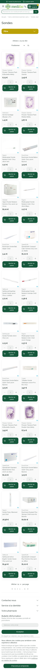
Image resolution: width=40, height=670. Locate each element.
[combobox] (18, 12)
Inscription (20, 632)
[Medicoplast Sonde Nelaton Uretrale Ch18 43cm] (29, 278)
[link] (12, 589)
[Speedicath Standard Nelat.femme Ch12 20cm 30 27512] (10, 455)
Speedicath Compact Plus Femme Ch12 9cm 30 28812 (29, 559)
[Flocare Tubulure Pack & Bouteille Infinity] (10, 60)
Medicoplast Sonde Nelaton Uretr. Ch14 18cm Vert (8, 159)
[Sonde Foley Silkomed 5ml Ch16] (10, 499)
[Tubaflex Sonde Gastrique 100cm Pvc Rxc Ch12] (29, 368)
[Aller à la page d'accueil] (14, 6)
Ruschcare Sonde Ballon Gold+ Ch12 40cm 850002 (30, 159)
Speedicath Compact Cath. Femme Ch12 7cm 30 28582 (29, 249)
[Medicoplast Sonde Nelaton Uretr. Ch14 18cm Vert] (10, 145)
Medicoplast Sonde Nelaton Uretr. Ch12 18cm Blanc (28, 204)
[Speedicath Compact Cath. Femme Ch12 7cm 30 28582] (29, 234)
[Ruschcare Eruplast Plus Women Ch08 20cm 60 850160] (29, 499)
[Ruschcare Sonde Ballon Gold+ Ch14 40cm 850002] (29, 455)
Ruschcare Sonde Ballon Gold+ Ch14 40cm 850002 (30, 470)
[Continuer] (27, 589)
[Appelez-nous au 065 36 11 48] (25, 7)
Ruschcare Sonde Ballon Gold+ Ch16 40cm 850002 (10, 382)
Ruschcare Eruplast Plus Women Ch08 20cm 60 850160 (29, 514)
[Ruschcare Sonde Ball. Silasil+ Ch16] (10, 234)
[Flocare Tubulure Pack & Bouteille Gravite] (10, 412)
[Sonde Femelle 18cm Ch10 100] (10, 323)
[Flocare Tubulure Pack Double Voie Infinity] (29, 412)
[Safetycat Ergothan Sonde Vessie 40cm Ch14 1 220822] (10, 278)
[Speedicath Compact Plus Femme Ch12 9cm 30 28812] (29, 544)
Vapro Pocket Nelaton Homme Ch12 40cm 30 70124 (9, 204)
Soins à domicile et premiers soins (18, 17)
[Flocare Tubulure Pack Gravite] (29, 60)
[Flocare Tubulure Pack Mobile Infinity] (29, 102)
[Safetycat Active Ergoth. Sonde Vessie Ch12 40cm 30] (10, 544)
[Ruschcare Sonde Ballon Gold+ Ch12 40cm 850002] (29, 145)
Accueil (4, 17)
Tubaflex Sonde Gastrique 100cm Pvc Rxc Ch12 (29, 382)
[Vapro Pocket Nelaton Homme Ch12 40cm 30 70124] (10, 189)
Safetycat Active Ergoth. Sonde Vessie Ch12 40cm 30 (9, 559)
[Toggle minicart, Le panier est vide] (29, 6)
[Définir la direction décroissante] (28, 45)
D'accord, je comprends (20, 666)
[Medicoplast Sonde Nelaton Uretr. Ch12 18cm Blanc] (29, 189)
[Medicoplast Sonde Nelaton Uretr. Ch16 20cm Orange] (29, 323)
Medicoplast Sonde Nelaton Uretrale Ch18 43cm (29, 293)
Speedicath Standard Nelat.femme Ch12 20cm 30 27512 (9, 470)
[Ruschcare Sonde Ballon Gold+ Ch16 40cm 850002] (10, 368)
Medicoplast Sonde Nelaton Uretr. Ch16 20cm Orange (28, 338)
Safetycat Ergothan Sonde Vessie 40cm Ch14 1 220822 (9, 293)
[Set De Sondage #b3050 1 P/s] (10, 102)
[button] (20, 31)
